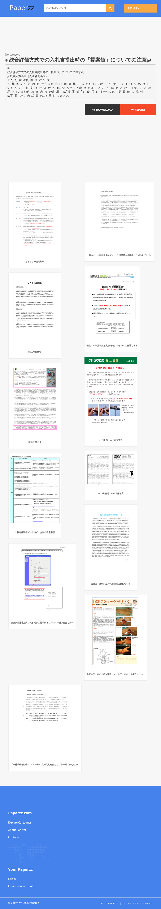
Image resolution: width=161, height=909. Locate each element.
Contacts (13, 837)
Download (104, 110)
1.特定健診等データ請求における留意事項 (35, 532)
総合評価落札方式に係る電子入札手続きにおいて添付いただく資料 (42, 622)
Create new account (20, 886)
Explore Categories (19, 822)
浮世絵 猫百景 (35, 441)
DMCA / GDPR (130, 903)
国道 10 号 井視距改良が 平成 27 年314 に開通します (112, 345)
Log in (12, 879)
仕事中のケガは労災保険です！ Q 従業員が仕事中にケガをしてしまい (119, 255)
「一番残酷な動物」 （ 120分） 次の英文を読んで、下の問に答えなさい (45, 764)
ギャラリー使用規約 (34, 261)
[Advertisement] (80, 35)
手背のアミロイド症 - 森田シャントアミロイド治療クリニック (116, 674)
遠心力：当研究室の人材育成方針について (111, 583)
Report (139, 110)
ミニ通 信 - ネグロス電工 (110, 440)
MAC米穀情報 (34, 351)
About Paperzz (17, 830)
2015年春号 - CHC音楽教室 (111, 493)
